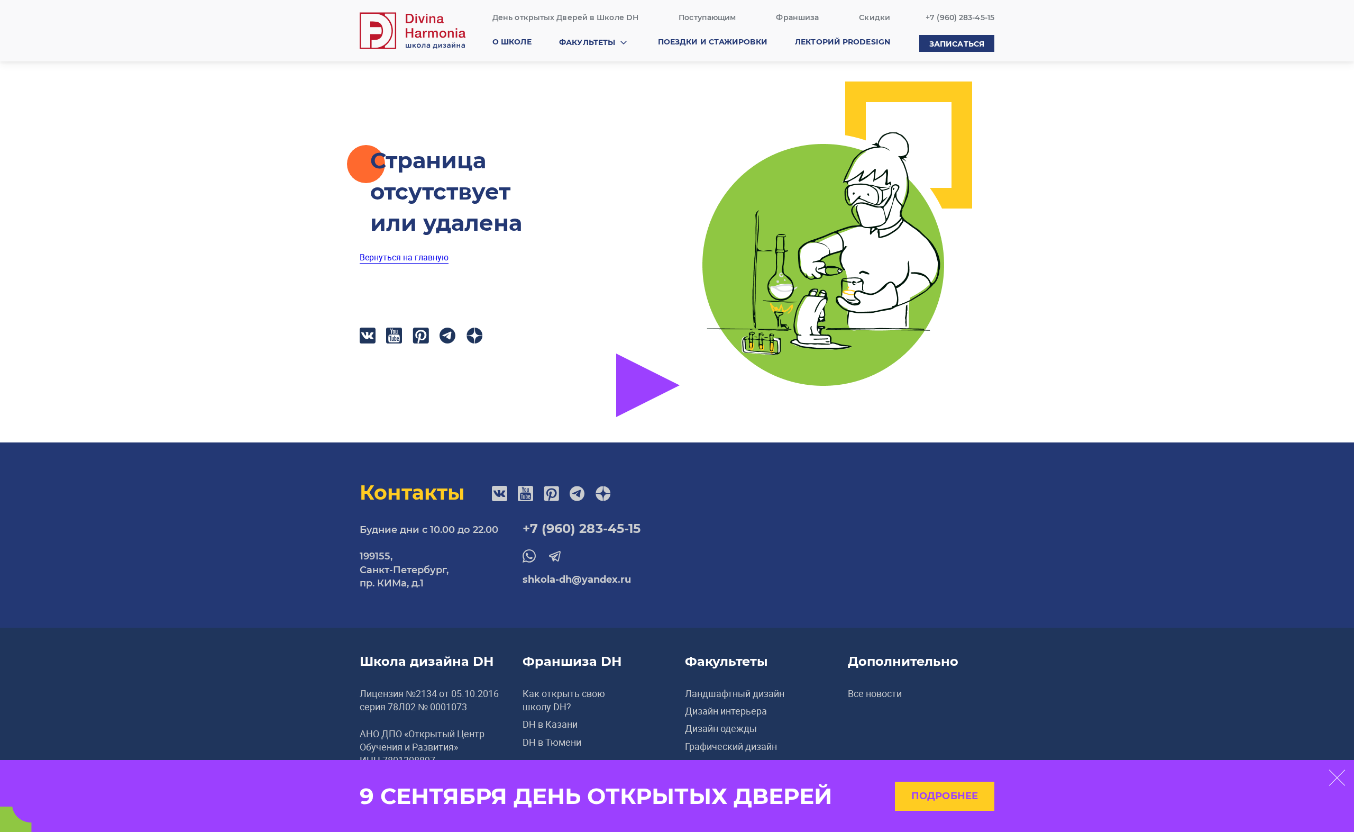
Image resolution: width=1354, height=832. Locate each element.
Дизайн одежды (721, 728)
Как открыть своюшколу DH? (564, 700)
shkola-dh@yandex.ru (577, 579)
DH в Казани (550, 724)
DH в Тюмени (552, 742)
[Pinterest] (421, 335)
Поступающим (707, 17)
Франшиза (797, 17)
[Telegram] (448, 335)
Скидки (874, 17)
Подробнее (944, 796)
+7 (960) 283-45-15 (960, 17)
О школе (512, 42)
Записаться (956, 44)
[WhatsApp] (529, 556)
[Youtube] (394, 335)
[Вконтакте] (368, 335)
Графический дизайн (731, 746)
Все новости (875, 693)
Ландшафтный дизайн (734, 693)
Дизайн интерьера (726, 710)
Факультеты (587, 42)
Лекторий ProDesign (842, 42)
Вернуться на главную (404, 257)
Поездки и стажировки (712, 42)
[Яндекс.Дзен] (474, 335)
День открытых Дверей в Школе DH (565, 17)
